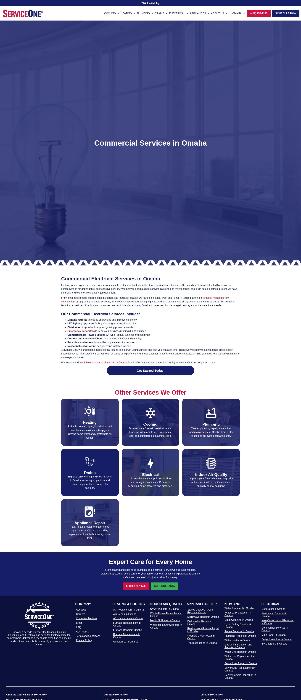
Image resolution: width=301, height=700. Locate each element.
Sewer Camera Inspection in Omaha (240, 676)
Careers (80, 614)
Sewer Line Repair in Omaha (240, 663)
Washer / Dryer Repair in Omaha (201, 637)
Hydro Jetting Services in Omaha (238, 625)
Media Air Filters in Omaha (165, 620)
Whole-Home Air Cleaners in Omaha (166, 626)
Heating (126, 13)
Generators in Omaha (273, 609)
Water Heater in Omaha (237, 640)
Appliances (198, 13)
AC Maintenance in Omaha (128, 618)
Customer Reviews (86, 618)
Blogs (79, 622)
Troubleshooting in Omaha (202, 643)
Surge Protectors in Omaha (276, 639)
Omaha (237, 13)
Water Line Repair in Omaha (240, 651)
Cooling (110, 13)
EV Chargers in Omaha (274, 643)
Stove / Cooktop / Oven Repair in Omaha (200, 611)
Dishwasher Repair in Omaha (199, 622)
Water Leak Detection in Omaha (237, 614)
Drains (159, 13)
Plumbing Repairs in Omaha (240, 635)
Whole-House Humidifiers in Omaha (166, 614)
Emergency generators (81, 331)
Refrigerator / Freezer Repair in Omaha (203, 630)
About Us (217, 13)
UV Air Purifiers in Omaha (164, 609)
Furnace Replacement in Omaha (127, 624)
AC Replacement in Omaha (128, 609)
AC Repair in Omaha (124, 614)
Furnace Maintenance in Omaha (126, 636)
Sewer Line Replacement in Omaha (239, 669)
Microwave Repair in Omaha (203, 617)
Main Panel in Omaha (273, 635)
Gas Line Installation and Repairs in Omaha (238, 646)
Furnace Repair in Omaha (127, 630)
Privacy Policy (84, 640)
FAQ (78, 627)
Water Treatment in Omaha (239, 608)
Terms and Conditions (88, 636)
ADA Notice (82, 631)
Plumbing (143, 13)
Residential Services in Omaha (274, 614)
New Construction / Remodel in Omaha (277, 622)
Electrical (177, 13)
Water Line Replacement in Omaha (239, 657)
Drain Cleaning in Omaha (238, 620)
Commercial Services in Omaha (274, 629)
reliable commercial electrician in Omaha (104, 362)
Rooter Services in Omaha (239, 631)
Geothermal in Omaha (125, 641)
